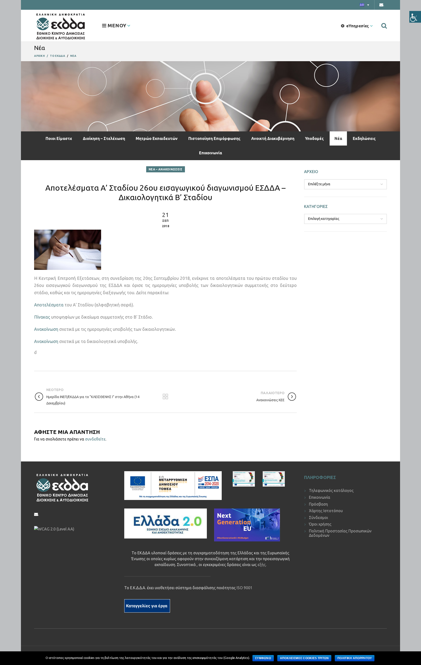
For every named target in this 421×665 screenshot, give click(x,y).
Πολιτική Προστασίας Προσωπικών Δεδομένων (340, 533)
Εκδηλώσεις (364, 138)
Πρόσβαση (318, 504)
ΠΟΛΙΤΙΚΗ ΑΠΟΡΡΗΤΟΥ (354, 658)
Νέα (338, 138)
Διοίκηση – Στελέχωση (104, 138)
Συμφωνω (263, 658)
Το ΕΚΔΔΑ (57, 55)
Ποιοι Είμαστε (59, 138)
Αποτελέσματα (49, 305)
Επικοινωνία (210, 153)
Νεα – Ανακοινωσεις (165, 169)
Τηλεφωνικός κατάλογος (331, 490)
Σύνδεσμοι (318, 517)
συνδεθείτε (95, 439)
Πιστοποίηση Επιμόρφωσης (214, 138)
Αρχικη (39, 55)
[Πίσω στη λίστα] (165, 396)
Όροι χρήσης (320, 524)
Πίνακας (42, 317)
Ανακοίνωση (46, 329)
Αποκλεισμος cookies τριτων (304, 658)
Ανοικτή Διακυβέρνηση (272, 138)
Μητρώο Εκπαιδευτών (157, 138)
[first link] (384, 25)
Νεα (73, 55)
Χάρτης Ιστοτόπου (326, 511)
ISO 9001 (244, 588)
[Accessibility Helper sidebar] (415, 17)
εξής (262, 564)
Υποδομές (314, 138)
